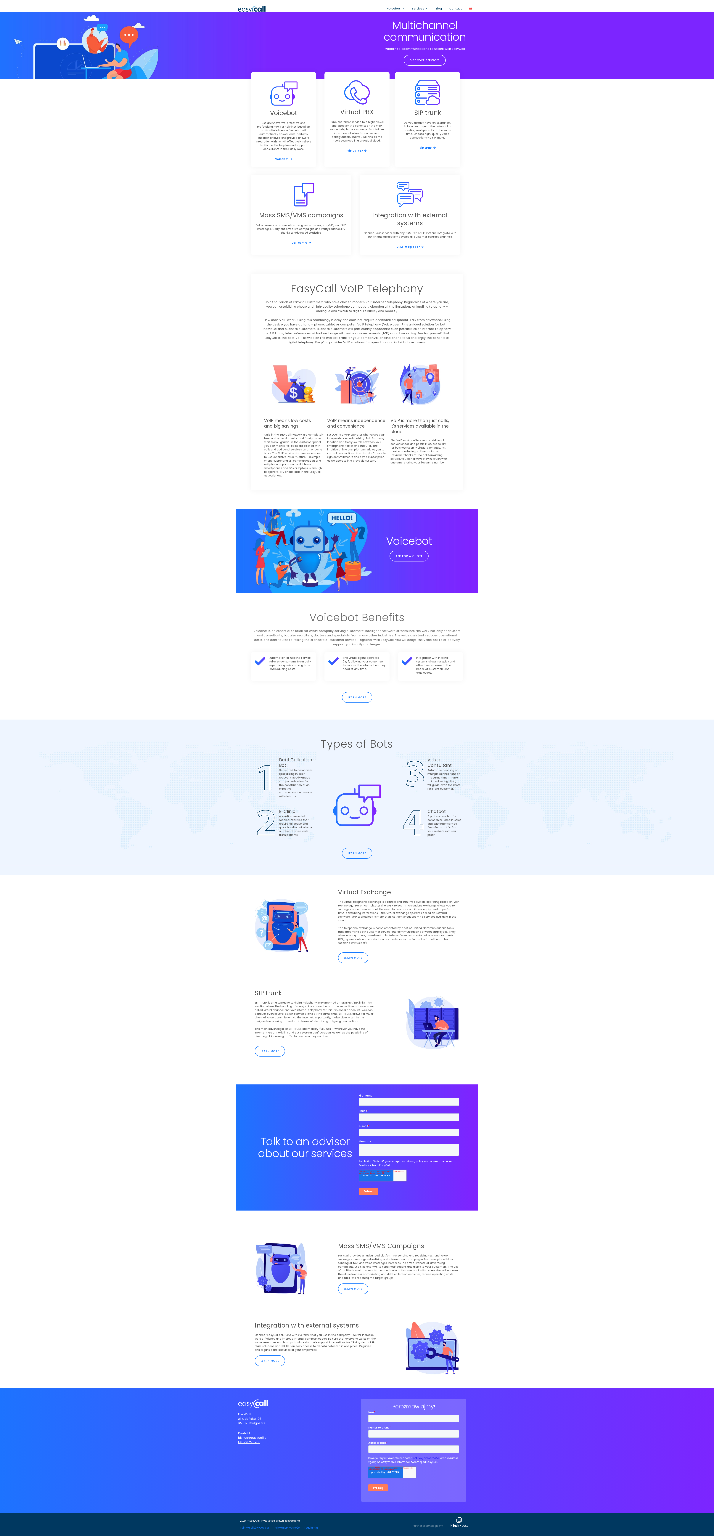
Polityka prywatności (287, 1527)
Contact (455, 8)
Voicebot (394, 8)
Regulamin (311, 1527)
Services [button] (418, 8)
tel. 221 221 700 (249, 1442)
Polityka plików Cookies (254, 1527)
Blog (439, 8)
